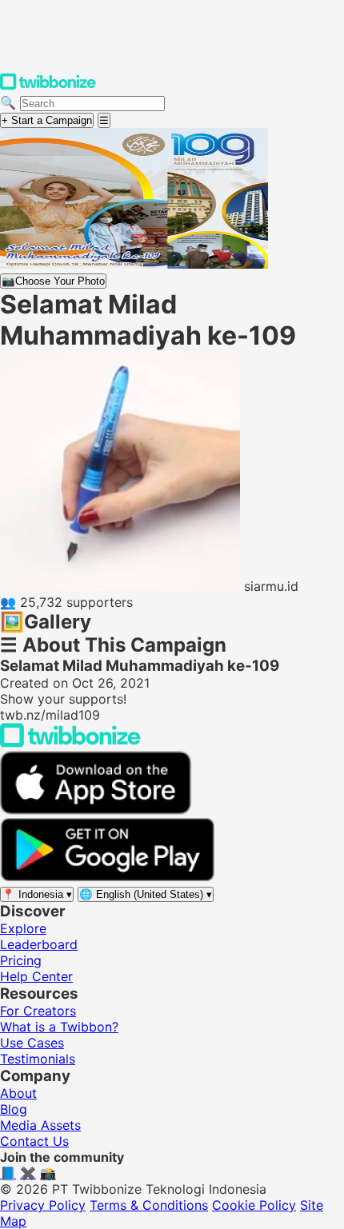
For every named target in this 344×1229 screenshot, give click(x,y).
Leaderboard (39, 944)
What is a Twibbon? (59, 1027)
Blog (13, 1109)
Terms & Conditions (149, 1205)
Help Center (36, 976)
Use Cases (32, 1043)
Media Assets (40, 1125)
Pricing (21, 960)
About (18, 1093)
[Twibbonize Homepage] (48, 86)
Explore (23, 928)
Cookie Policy (254, 1205)
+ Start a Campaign (47, 120)
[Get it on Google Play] (107, 877)
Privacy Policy (43, 1205)
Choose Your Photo (53, 281)
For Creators (38, 1011)
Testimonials (37, 1059)
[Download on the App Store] (96, 810)
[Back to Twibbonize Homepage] (70, 743)
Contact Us (34, 1141)
